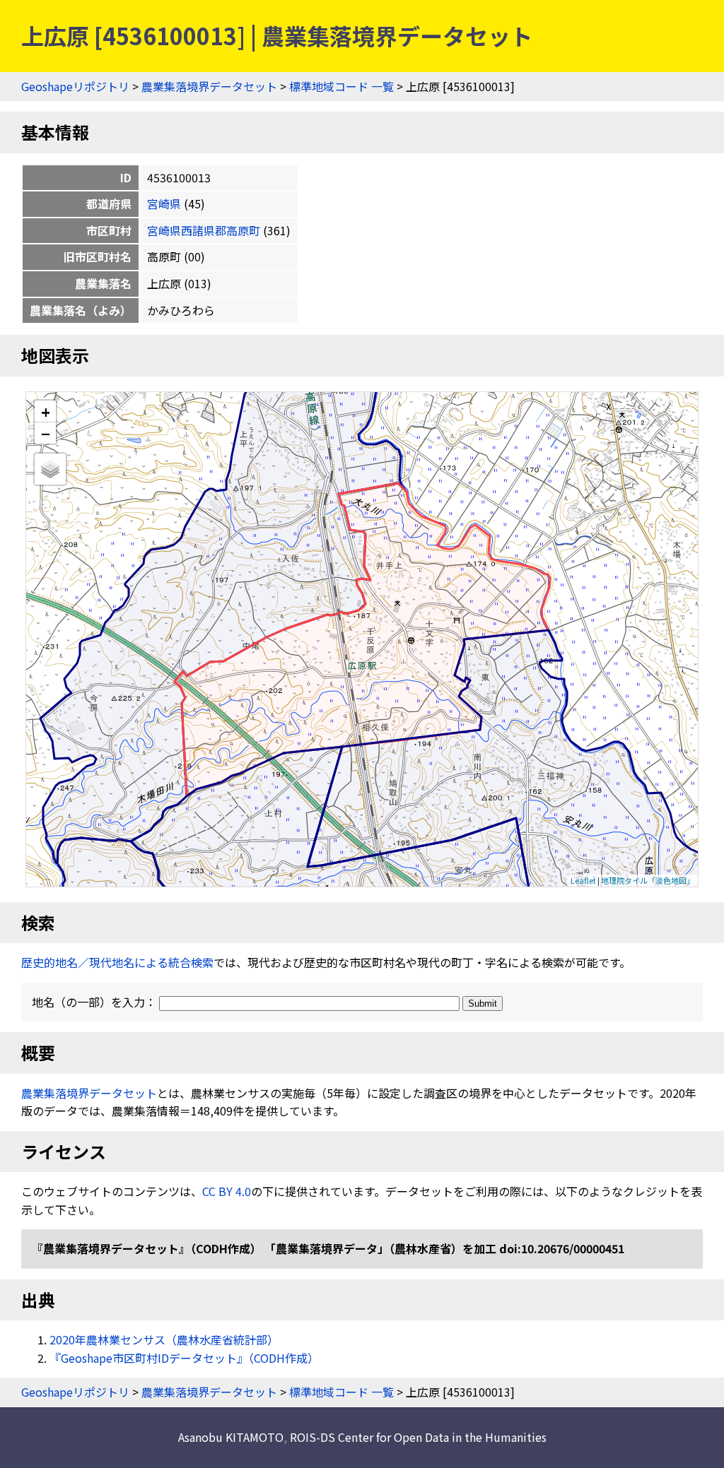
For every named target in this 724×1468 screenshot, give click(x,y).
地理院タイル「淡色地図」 (647, 880)
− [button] (45, 433)
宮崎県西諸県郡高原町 (203, 230)
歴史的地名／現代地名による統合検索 (117, 962)
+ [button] (45, 411)
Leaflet (583, 880)
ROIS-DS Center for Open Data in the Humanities (418, 1436)
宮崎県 (164, 203)
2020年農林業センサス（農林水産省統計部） (164, 1339)
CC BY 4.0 (226, 1191)
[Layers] (50, 469)
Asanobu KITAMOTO (231, 1436)
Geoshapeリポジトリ (75, 86)
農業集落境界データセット (209, 86)
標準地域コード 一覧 (341, 86)
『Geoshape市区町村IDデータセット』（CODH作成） (184, 1357)
